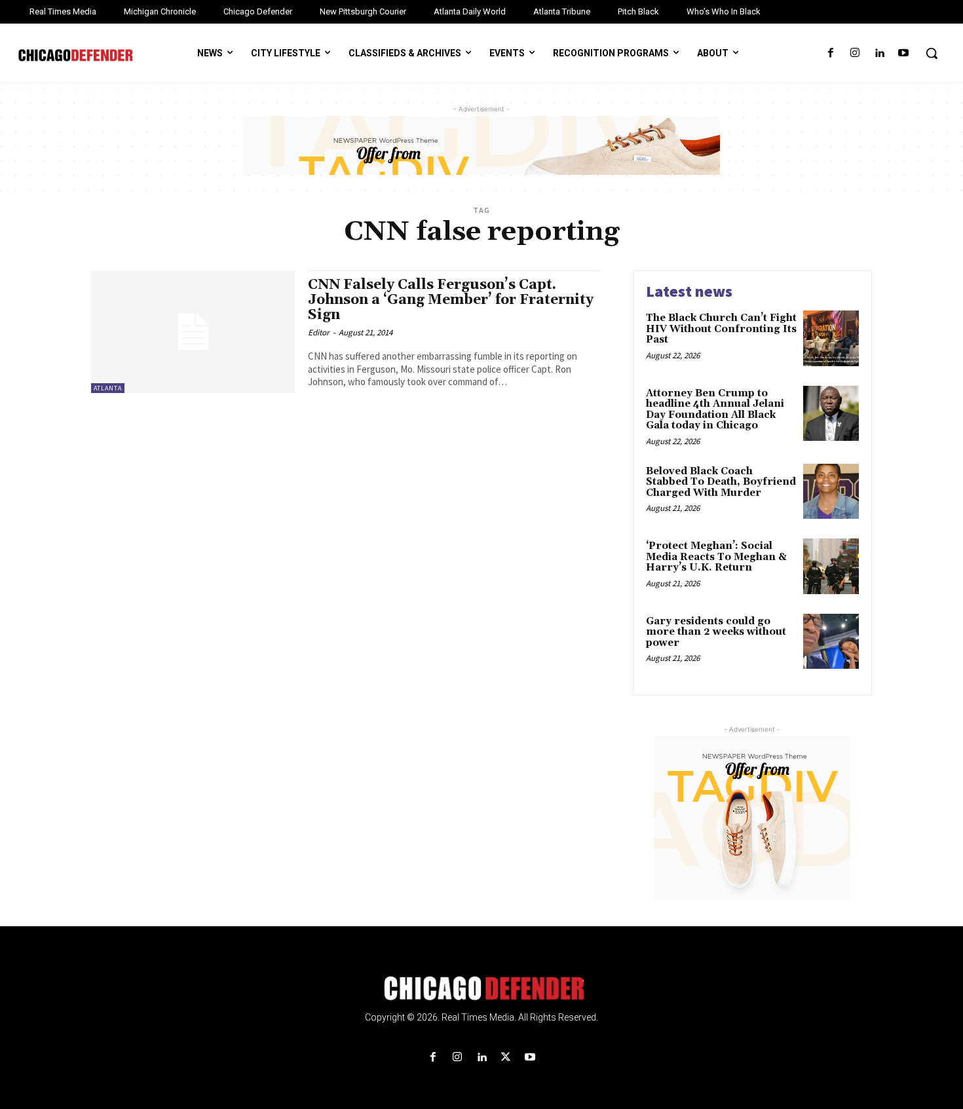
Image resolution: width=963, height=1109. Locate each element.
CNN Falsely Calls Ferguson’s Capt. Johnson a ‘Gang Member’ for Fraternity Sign (451, 300)
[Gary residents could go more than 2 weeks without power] (831, 641)
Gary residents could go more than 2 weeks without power (716, 632)
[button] (931, 53)
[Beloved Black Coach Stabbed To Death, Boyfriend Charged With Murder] (831, 491)
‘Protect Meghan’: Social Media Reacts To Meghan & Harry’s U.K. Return (716, 557)
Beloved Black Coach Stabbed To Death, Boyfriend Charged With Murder (721, 482)
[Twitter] (506, 1057)
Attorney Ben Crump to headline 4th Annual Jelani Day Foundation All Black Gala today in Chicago (715, 409)
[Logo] (481, 988)
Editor (319, 332)
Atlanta (108, 388)
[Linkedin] (879, 53)
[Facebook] (830, 53)
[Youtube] (904, 53)
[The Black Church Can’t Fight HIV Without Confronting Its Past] (831, 338)
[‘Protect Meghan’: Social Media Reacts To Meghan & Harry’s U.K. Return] (831, 566)
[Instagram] (854, 53)
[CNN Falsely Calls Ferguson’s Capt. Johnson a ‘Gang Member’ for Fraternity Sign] (193, 332)
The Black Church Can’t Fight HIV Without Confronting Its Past (721, 329)
